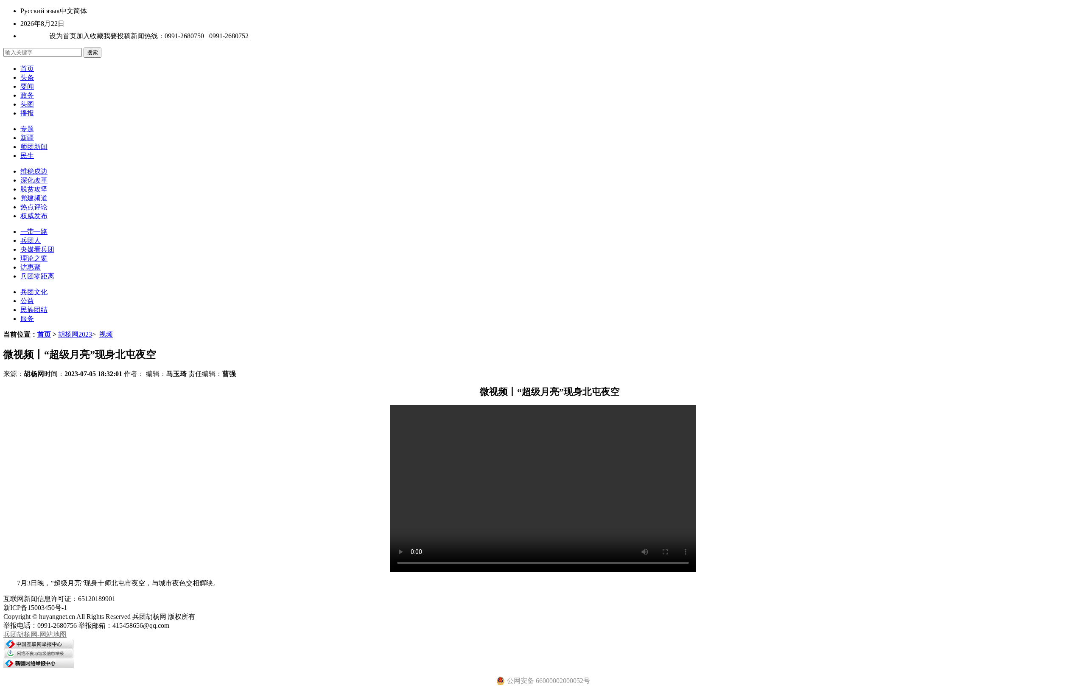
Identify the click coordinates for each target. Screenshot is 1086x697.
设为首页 (62, 35)
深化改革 (34, 180)
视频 (106, 334)
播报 (27, 113)
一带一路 (34, 231)
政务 (27, 95)
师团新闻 (34, 146)
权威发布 (34, 215)
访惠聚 (30, 267)
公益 (27, 300)
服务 (27, 318)
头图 (27, 104)
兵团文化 (34, 291)
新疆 (27, 137)
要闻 (27, 86)
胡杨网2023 (75, 334)
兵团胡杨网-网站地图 (35, 634)
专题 (27, 128)
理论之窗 (34, 258)
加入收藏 (90, 35)
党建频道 (34, 198)
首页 (27, 68)
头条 (27, 77)
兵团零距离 (37, 276)
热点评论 (34, 207)
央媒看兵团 (37, 249)
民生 (27, 155)
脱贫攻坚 (34, 189)
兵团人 (30, 240)
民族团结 (34, 309)
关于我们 (34, 35)
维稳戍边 (34, 171)
